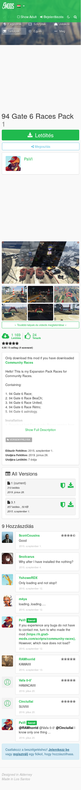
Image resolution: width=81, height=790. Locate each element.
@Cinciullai (64, 727)
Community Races (19, 362)
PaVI (28, 159)
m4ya (23, 599)
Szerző (31, 620)
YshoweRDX (28, 577)
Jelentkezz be (58, 749)
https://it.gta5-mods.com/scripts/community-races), (47, 636)
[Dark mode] (68, 16)
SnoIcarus (26, 556)
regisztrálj (20, 754)
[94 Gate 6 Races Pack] (40, 262)
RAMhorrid (27, 659)
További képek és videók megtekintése (40, 325)
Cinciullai (26, 701)
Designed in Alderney (17, 774)
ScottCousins (29, 535)
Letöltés (43, 135)
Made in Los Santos (16, 779)
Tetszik (37, 338)
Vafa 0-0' (25, 680)
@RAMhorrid (28, 727)
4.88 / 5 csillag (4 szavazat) (17, 347)
